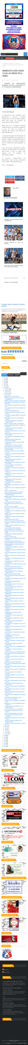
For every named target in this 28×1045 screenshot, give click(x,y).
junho (6, 726)
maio (6, 728)
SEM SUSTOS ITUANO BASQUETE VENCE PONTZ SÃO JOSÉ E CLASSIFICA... (13, 266)
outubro (6, 391)
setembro (7, 393)
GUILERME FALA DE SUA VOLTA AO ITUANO (13, 445)
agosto (6, 394)
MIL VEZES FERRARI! (7, 1010)
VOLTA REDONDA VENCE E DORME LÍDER (12, 502)
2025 (5, 379)
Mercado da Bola (6, 58)
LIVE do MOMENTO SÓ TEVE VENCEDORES (13, 446)
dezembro (7, 388)
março (6, 731)
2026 (5, 378)
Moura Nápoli (7, 972)
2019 (5, 735)
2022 (5, 384)
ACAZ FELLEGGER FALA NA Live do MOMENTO (13, 709)
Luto (4, 996)
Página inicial (4, 363)
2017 (5, 738)
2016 (5, 740)
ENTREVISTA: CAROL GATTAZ (10, 536)
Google (10, 179)
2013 (5, 744)
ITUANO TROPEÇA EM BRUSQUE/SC (11, 410)
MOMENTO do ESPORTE (14, 1040)
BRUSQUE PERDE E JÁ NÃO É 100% (11, 519)
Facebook (21, 176)
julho (6, 725)
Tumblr (20, 179)
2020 (5, 387)
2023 (5, 382)
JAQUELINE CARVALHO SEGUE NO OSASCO (13, 541)
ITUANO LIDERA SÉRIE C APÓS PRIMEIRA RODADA (14, 651)
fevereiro (7, 732)
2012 (5, 746)
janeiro (6, 734)
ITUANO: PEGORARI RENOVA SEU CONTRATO (13, 713)
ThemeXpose (8, 1043)
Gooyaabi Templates (22, 1043)
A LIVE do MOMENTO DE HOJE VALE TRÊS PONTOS (14, 542)
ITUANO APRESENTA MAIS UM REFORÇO (12, 528)
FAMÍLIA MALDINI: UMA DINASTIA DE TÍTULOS (13, 981)
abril (6, 729)
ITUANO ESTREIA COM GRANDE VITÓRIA (12, 697)
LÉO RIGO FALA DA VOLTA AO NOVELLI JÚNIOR (14, 520)
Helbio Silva (6, 969)
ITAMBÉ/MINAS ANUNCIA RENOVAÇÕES (12, 661)
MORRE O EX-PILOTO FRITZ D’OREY (11, 396)
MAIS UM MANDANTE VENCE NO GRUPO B (13, 566)
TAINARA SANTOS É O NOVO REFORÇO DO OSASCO (15, 723)
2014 (5, 743)
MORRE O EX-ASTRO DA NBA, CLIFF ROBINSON (14, 423)
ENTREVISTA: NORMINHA (8, 1003)
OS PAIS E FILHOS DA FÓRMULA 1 (11, 699)
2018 (5, 737)
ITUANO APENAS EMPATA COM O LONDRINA (13, 492)
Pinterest (11, 182)
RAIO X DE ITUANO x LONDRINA (11, 506)
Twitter (10, 176)
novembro (7, 390)
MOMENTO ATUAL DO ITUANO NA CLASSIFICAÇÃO (15, 400)
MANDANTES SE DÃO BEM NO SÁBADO (12, 574)
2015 (5, 741)
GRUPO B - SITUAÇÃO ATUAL (10, 490)
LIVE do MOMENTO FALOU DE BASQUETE (12, 529)
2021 (5, 385)
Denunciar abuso (7, 354)
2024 (5, 381)
